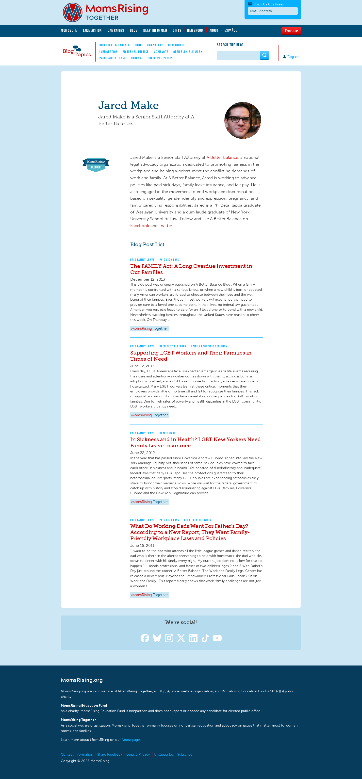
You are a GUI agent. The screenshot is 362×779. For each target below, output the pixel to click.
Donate (291, 30)
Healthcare (176, 45)
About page (131, 740)
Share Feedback (109, 754)
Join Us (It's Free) (268, 4)
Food (138, 45)
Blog (133, 30)
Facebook (139, 225)
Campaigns (116, 30)
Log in (293, 57)
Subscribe (185, 754)
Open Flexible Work (188, 52)
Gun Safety (155, 45)
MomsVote (69, 30)
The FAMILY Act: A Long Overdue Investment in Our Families (191, 269)
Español (231, 30)
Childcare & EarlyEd (114, 45)
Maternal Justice (136, 52)
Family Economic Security (209, 346)
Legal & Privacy (138, 754)
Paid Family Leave (112, 58)
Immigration (108, 52)
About (214, 30)
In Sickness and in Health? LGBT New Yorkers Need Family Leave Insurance (195, 442)
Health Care (168, 433)
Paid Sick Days (169, 259)
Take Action (92, 30)
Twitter (165, 225)
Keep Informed (155, 30)
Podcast (137, 58)
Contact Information (77, 754)
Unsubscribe (163, 754)
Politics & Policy (160, 58)
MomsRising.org (109, 12)
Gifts (177, 30)
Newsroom (195, 30)
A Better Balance (222, 157)
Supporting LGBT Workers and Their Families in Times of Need (190, 356)
